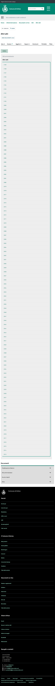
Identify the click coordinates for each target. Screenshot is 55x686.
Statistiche (31, 682)
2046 (5, 320)
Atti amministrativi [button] (7, 473)
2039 (5, 349)
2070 (5, 223)
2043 (5, 332)
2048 (5, 312)
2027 (5, 397)
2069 (5, 227)
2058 (5, 272)
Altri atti (38, 23)
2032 (5, 377)
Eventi (2, 621)
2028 (5, 393)
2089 (5, 146)
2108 (5, 69)
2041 (5, 341)
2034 (5, 369)
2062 (5, 255)
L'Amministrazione (11, 23)
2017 (5, 438)
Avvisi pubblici (4, 545)
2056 (5, 280)
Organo (26, 44)
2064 (5, 247)
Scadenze (3, 566)
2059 (5, 267)
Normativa (3, 604)
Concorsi (3, 554)
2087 (5, 154)
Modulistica (4, 512)
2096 (5, 117)
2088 (5, 150)
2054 (5, 288)
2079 (5, 186)
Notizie (2, 558)
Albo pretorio (4, 541)
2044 (5, 328)
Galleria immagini (5, 633)
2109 (5, 65)
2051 (5, 300)
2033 (5, 373)
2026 (5, 401)
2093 (5, 130)
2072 (5, 215)
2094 (5, 125)
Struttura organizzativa (31, 680)
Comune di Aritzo (15, 9)
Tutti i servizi (4, 528)
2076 (5, 198)
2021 (5, 422)
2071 (5, 219)
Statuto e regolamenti (6, 583)
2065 (5, 243)
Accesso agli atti (5, 524)
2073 (5, 211)
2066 (5, 239)
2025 (5, 405)
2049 (5, 308)
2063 (5, 251)
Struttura (35, 44)
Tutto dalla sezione (5, 570)
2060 (5, 263)
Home (2, 23)
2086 (5, 158)
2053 (5, 292)
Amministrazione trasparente (8, 682)
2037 (5, 357)
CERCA (13, 28)
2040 (5, 345)
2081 (5, 178)
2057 (5, 276)
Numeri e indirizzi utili (6, 625)
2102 (5, 93)
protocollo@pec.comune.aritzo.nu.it (14, 670)
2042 (5, 336)
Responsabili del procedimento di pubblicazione (12, 680)
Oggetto (18, 44)
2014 (5, 450)
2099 (5, 105)
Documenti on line (24, 23)
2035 (5, 365)
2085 (5, 162)
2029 (5, 389)
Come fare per (4, 508)
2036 (5, 361)
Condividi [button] (5, 28)
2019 (5, 430)
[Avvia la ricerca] (42, 8)
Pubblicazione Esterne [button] (8, 468)
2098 (5, 109)
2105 (5, 81)
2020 (5, 426)
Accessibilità (39, 678)
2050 (5, 304)
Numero (9, 44)
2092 (5, 134)
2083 (5, 170)
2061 (5, 259)
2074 (5, 207)
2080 (5, 182)
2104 (5, 85)
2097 (5, 113)
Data (2, 44)
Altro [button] (3, 482)
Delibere (3, 587)
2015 (5, 446)
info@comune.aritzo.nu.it (13, 668)
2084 (5, 166)
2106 (5, 77)
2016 (5, 442)
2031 (5, 381)
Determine (3, 591)
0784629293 (9, 666)
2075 (5, 203)
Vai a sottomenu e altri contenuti (16, 17)
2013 (5, 454)
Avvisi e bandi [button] (6, 477)
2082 (5, 174)
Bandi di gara (4, 550)
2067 (5, 235)
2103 (5, 89)
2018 (5, 434)
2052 (5, 296)
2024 (5, 410)
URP (2, 520)
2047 (5, 316)
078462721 (10, 665)
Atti (33, 23)
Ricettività (3, 637)
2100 (5, 101)
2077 (5, 194)
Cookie (8, 678)
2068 (5, 231)
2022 (5, 418)
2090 (5, 142)
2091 (5, 138)
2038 (5, 353)
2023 (5, 414)
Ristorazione (4, 641)
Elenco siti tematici (21, 682)
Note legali (15, 678)
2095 (5, 121)
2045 (5, 324)
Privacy (3, 678)
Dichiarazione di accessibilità (27, 678)
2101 (5, 97)
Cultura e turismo (5, 629)
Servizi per (3, 504)
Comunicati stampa (5, 562)
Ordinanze (3, 595)
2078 (5, 190)
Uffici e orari (4, 516)
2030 (5, 385)
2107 (5, 73)
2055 (5, 284)
